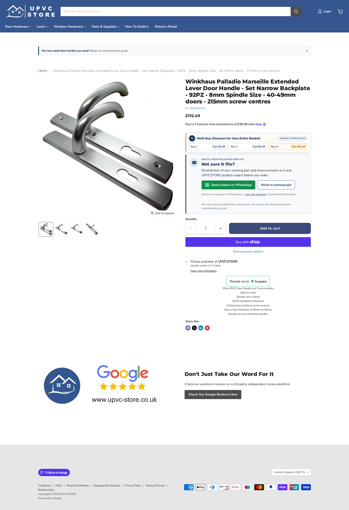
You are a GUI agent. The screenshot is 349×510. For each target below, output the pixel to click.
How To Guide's (137, 26)
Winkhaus (197, 108)
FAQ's (59, 485)
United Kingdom (289, 472)
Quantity (191, 219)
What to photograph (276, 185)
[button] (325, 11)
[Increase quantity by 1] (220, 228)
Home (42, 71)
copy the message (255, 194)
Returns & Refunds (78, 485)
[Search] (296, 11)
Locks (41, 26)
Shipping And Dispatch (106, 485)
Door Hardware (17, 26)
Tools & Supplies (104, 26)
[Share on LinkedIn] (200, 327)
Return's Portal (166, 26)
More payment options (248, 251)
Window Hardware (69, 26)
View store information (203, 271)
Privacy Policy (133, 485)
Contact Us (44, 485)
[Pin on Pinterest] (207, 327)
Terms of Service (155, 485)
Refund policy (46, 490)
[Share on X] (194, 327)
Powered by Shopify (50, 498)
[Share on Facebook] (187, 327)
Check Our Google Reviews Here (213, 394)
